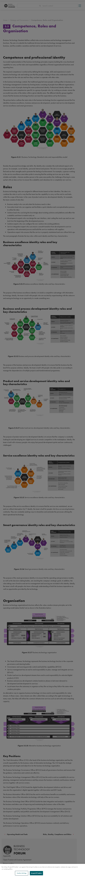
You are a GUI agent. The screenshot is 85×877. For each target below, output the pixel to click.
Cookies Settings (21, 873)
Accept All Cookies (36, 873)
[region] (42, 870)
